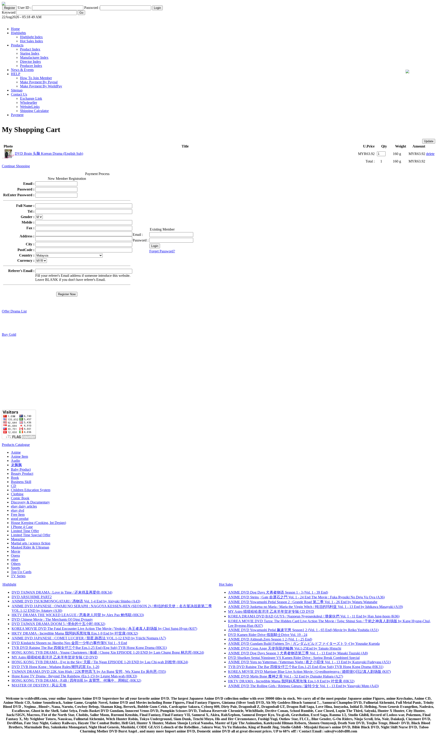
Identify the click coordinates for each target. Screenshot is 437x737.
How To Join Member (36, 78)
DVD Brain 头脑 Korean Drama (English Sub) (49, 153)
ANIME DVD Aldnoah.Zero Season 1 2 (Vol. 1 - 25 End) (270, 639)
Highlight (9, 584)
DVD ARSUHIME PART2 (32, 597)
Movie (15, 551)
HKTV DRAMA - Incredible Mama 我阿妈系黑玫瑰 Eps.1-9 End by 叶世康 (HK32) (75, 633)
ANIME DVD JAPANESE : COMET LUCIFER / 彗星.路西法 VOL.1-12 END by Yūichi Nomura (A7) (89, 638)
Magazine (18, 539)
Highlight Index (31, 37)
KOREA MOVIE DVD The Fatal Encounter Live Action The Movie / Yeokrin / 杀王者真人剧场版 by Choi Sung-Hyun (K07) (104, 628)
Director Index (30, 62)
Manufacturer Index (34, 57)
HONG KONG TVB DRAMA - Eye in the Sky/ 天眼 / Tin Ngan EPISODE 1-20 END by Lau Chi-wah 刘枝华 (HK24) (100, 662)
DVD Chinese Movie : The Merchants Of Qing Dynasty (52, 619)
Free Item (18, 514)
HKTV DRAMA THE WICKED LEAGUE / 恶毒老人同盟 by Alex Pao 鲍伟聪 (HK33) (78, 615)
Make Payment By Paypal (39, 82)
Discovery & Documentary (30, 502)
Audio (15, 461)
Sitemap (17, 90)
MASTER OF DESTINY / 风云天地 (39, 685)
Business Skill (21, 482)
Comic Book (20, 498)
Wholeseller (28, 102)
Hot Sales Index (31, 41)
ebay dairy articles (24, 506)
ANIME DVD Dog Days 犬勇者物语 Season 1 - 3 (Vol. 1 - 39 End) (278, 592)
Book (15, 478)
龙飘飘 (16, 465)
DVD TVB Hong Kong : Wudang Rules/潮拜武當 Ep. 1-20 (55, 667)
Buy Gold (9, 334)
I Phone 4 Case (22, 527)
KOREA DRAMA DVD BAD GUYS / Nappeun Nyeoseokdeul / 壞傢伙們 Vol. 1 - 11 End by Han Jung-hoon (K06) (313, 616)
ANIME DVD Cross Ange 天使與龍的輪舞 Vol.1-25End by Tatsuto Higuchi (284, 648)
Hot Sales (226, 584)
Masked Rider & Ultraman (30, 547)
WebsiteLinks (30, 107)
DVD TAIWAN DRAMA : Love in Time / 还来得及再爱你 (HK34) (62, 592)
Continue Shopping (16, 166)
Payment (17, 115)
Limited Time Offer (25, 531)
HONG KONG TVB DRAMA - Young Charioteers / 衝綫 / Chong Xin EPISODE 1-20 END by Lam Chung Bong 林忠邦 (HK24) (108, 652)
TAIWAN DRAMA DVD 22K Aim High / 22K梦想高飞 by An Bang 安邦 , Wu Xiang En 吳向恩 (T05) (89, 671)
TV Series (18, 576)
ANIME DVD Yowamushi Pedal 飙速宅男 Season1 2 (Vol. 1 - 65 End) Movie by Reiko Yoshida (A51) (303, 630)
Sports (15, 568)
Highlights (18, 33)
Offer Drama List (14, 311)
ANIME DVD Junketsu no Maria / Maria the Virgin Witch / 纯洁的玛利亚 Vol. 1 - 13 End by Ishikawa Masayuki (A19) (315, 607)
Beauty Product (22, 473)
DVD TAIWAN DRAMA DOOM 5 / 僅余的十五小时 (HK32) (58, 624)
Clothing (17, 494)
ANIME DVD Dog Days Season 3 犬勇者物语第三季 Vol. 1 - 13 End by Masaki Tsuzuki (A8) (298, 653)
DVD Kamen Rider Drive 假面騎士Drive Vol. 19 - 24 (267, 635)
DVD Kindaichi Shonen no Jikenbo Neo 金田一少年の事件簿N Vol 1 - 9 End (69, 643)
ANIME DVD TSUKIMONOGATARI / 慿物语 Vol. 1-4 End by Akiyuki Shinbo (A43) (76, 601)
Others (15, 564)
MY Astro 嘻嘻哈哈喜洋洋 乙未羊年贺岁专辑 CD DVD (55, 657)
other (14, 560)
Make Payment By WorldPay (41, 86)
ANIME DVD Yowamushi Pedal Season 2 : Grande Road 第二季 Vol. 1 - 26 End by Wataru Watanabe (302, 602)
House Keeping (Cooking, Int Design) (38, 523)
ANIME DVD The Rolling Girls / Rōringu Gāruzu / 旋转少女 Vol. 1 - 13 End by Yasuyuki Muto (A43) (303, 686)
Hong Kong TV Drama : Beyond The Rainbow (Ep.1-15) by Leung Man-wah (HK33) (74, 676)
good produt (19, 519)
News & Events (22, 70)
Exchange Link (31, 98)
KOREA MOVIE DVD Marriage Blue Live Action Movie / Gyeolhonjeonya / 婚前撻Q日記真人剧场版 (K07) (309, 671)
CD (13, 486)
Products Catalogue (16, 445)
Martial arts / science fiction (30, 543)
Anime (16, 452)
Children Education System (30, 490)
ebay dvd (17, 510)
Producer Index (31, 66)
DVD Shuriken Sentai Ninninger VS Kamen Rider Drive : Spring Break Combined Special (294, 658)
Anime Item (19, 456)
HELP (15, 74)
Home (15, 29)
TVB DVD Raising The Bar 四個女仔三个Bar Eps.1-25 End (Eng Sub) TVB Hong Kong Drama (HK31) (89, 648)
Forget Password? (162, 251)
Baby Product (21, 469)
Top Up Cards (21, 572)
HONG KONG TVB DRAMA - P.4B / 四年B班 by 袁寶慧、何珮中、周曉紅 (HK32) (76, 680)
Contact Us (19, 94)
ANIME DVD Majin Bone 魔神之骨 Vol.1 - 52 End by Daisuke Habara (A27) (285, 676)
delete (430, 154)
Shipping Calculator (34, 111)
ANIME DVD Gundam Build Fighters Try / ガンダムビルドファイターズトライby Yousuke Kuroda (304, 644)
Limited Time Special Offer (30, 535)
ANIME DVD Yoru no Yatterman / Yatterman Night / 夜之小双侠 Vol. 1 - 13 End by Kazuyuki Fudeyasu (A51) (309, 662)
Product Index (30, 49)
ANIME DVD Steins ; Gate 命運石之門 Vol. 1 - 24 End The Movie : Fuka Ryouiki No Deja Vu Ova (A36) (306, 597)
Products (17, 45)
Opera (15, 555)
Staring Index (29, 53)
